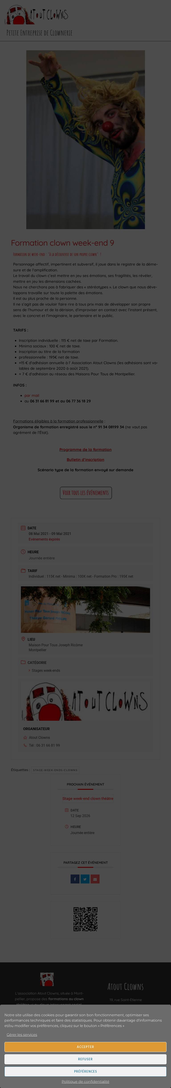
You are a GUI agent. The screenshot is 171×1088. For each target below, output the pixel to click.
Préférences (85, 1071)
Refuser (85, 1059)
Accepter (85, 1047)
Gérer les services (22, 1035)
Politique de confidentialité (85, 1082)
